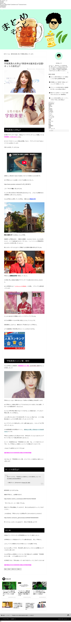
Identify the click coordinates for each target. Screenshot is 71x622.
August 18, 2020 (26, 482)
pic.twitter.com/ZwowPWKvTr (14, 478)
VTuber (51, 110)
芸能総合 (51, 125)
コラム (50, 114)
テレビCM (51, 117)
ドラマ (50, 118)
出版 (6, 569)
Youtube (51, 111)
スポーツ (51, 115)
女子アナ (51, 121)
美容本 (20, 569)
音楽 (50, 127)
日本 (50, 122)
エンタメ (6, 60)
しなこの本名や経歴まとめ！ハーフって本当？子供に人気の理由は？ (59, 99)
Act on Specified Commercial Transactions (13, 4)
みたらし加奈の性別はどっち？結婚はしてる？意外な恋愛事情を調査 (59, 77)
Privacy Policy (6, 618)
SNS (50, 105)
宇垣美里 (14, 569)
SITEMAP (3, 7)
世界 (50, 119)
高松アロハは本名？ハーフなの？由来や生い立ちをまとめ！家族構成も (59, 93)
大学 (10, 569)
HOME (2, 2)
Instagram (51, 103)
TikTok (50, 106)
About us (2, 3)
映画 (50, 124)
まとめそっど (3, 0)
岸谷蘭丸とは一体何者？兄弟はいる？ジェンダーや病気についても (59, 83)
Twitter (50, 108)
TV (49, 107)
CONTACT (3, 5)
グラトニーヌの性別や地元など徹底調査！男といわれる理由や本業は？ (59, 88)
